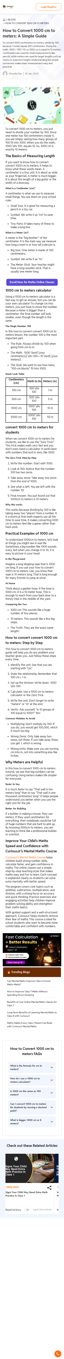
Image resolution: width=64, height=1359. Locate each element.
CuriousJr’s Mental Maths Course (25, 857)
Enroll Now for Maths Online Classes (32, 282)
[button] (57, 1353)
